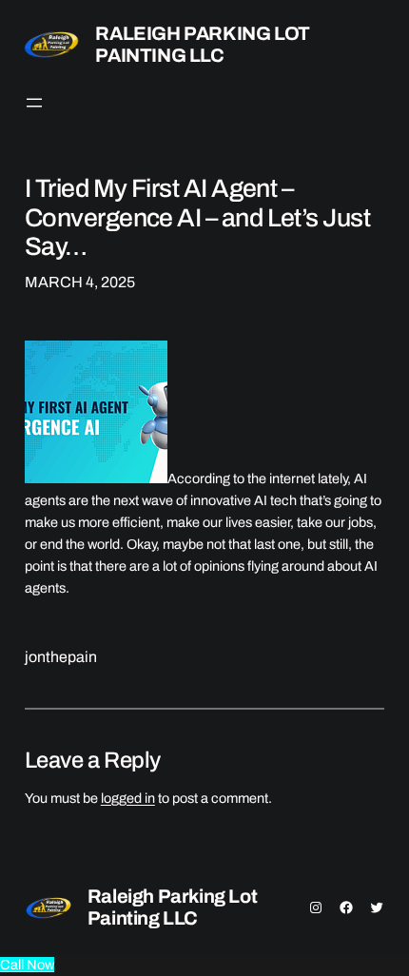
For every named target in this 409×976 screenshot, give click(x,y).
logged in (128, 798)
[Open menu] (34, 102)
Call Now (27, 964)
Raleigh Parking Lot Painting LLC (202, 44)
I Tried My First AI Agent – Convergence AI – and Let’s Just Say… (197, 218)
